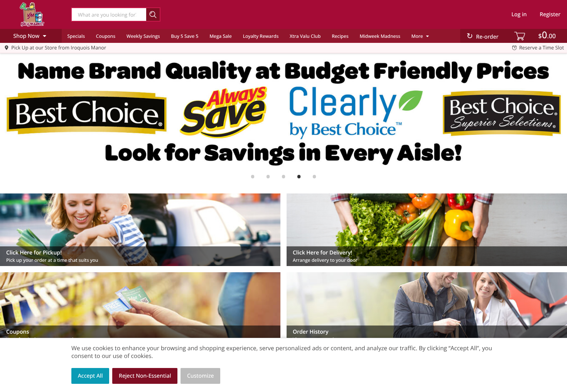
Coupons (105, 36)
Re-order (487, 37)
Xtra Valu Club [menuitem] (305, 36)
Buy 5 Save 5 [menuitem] (184, 36)
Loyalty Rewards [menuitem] (261, 36)
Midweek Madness (379, 36)
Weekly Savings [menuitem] (143, 36)
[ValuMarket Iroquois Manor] (32, 14)
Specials (76, 36)
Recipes (340, 36)
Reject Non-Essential (145, 376)
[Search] (153, 14)
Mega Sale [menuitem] (220, 36)
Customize (200, 376)
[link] (283, 112)
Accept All (90, 376)
